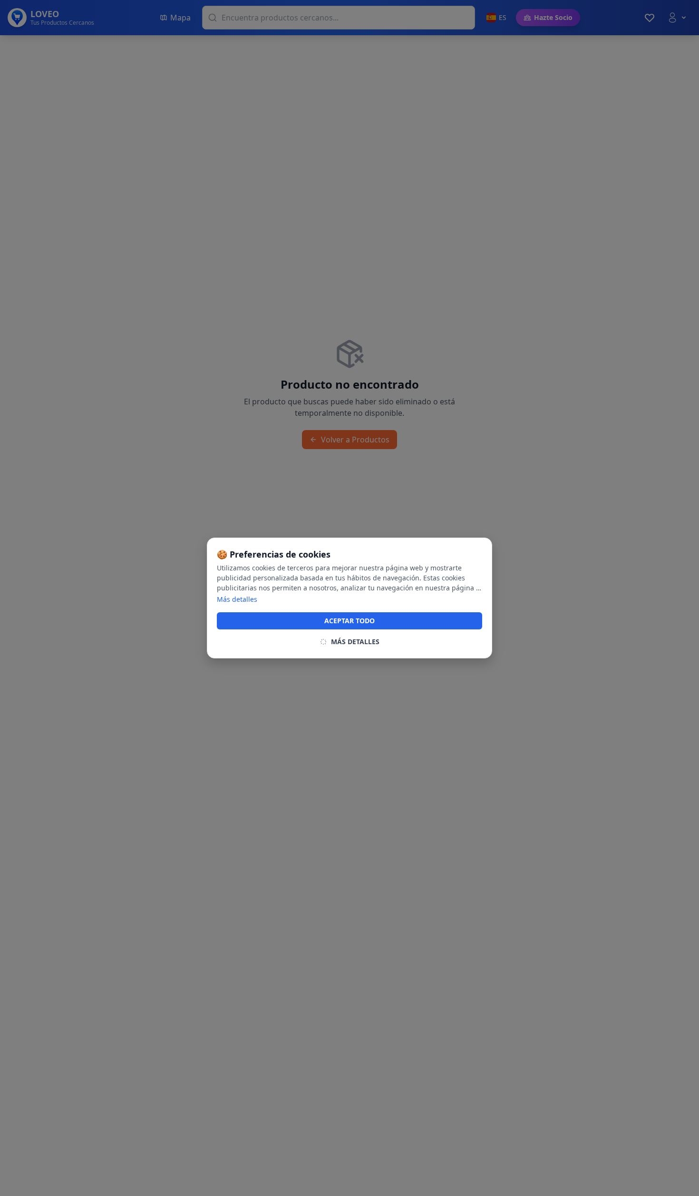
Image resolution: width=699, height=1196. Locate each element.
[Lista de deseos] (649, 17)
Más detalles (237, 599)
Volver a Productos (355, 439)
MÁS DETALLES (355, 641)
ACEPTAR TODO (349, 620)
